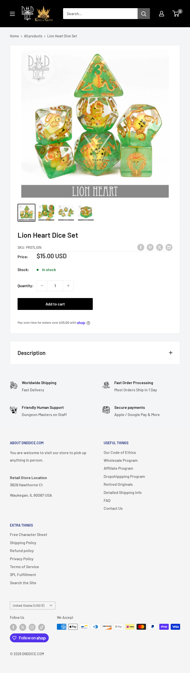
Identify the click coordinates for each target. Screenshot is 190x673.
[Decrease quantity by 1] (42, 285)
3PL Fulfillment (23, 574)
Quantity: (26, 285)
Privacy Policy (22, 558)
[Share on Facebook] (140, 247)
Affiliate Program (118, 468)
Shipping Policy (23, 542)
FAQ (107, 500)
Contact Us (113, 508)
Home (14, 36)
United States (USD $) (28, 605)
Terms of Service (24, 566)
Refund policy (22, 550)
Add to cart (55, 304)
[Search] (144, 13)
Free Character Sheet (28, 534)
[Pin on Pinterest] (150, 247)
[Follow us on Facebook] (13, 627)
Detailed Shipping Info (123, 492)
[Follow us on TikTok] (41, 627)
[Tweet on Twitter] (159, 247)
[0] (176, 14)
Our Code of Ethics (120, 452)
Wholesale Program (121, 460)
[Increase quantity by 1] (68, 285)
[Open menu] (12, 14)
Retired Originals (118, 484)
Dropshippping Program (124, 476)
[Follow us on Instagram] (32, 627)
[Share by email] (169, 247)
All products (33, 36)
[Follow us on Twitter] (22, 627)
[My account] (161, 13)
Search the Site (23, 582)
